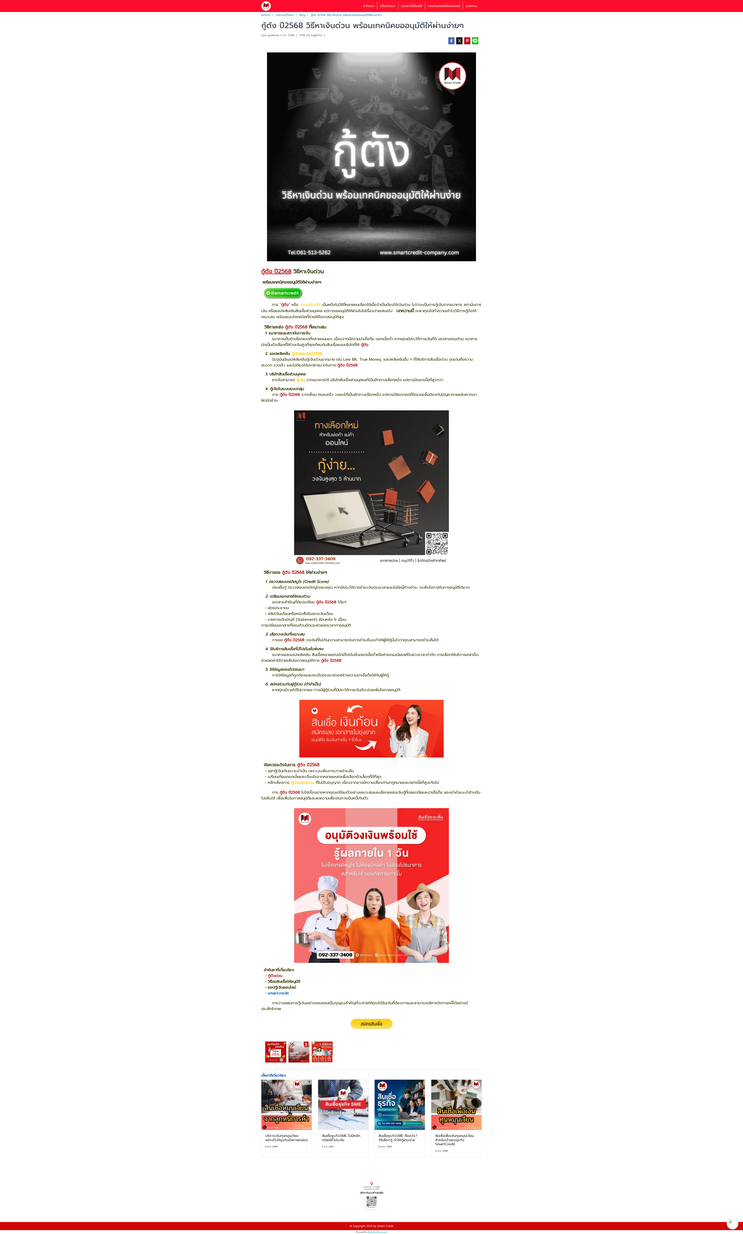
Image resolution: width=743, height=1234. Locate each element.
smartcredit (278, 993)
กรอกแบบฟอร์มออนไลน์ (444, 6)
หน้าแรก (368, 6)
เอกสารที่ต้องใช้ (411, 6)
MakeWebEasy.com (377, 1232)
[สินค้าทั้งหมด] (371, 1196)
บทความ (471, 6)
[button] (732, 1223)
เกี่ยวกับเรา (387, 6)
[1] (283, 293)
